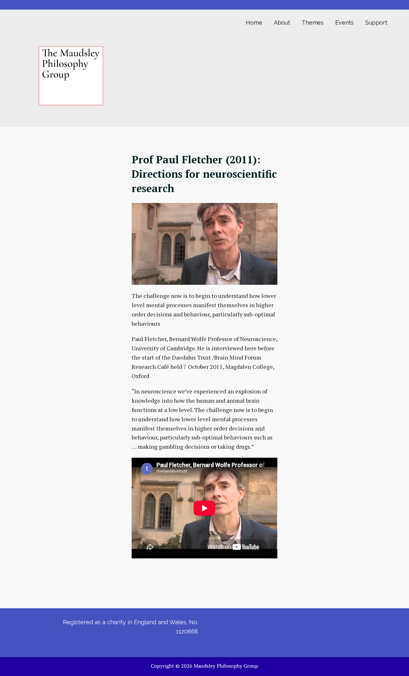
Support (376, 22)
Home (254, 22)
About (282, 22)
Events (344, 22)
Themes (313, 22)
